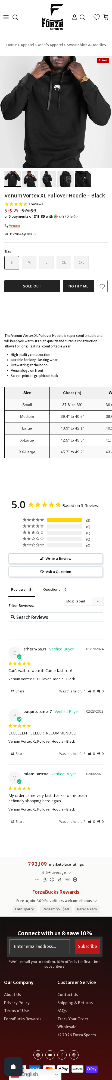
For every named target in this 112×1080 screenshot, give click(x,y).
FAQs (62, 1010)
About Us (12, 994)
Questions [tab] (51, 589)
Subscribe (87, 946)
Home (11, 45)
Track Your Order (72, 1018)
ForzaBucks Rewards (22, 1018)
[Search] (18, 17)
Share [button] (19, 691)
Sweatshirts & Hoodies (86, 45)
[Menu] (6, 17)
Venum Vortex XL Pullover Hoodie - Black (41, 678)
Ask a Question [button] (58, 571)
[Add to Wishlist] (102, 286)
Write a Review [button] (58, 558)
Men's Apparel (50, 45)
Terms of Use (16, 1010)
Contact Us (67, 994)
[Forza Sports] (53, 17)
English (28, 1074)
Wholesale (66, 1026)
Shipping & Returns (75, 1002)
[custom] (38, 1055)
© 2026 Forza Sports (76, 1035)
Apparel (27, 45)
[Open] (13, 1066)
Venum (14, 226)
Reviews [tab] (18, 589)
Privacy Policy (17, 1002)
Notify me (79, 286)
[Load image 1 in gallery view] (56, 112)
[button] (56, 216)
